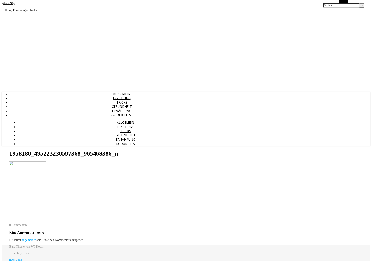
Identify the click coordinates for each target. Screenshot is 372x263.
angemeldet (29, 240)
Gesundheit (122, 107)
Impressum (23, 253)
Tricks (121, 102)
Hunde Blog (8, 3)
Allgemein (121, 94)
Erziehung (122, 98)
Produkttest (121, 115)
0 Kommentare (18, 225)
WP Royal (37, 246)
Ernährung (121, 111)
